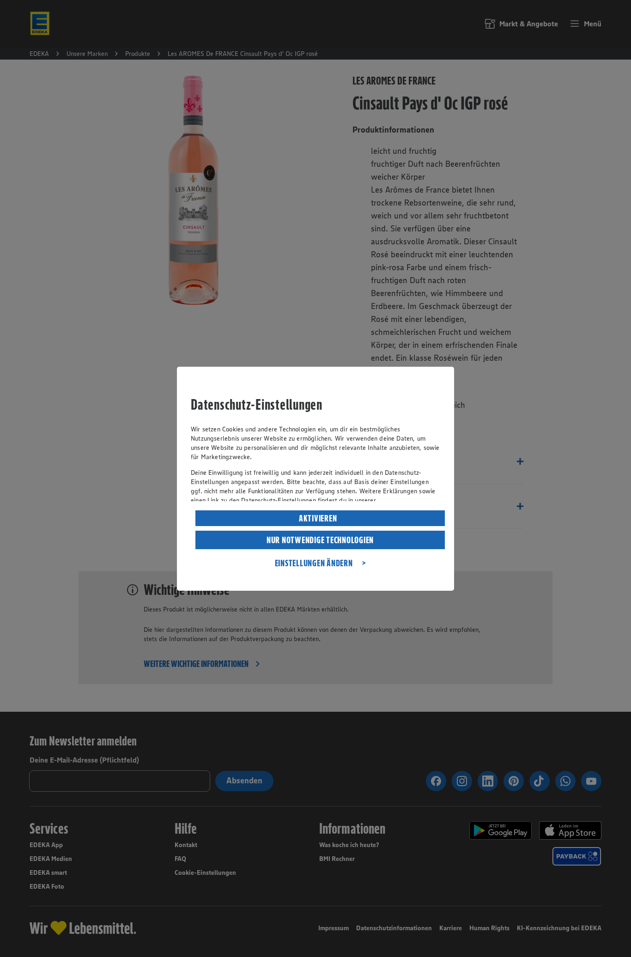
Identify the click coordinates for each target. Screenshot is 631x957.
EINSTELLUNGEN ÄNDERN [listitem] (314, 563)
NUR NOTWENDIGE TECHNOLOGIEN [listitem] (320, 539)
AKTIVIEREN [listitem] (318, 518)
